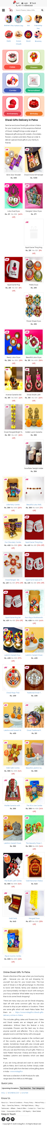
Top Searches (25, 1088)
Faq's (3, 1105)
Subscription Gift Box (14, 1111)
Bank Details (37, 1111)
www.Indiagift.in (16, 1071)
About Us (4, 1102)
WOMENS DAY (13, 1093)
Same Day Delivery (13, 1105)
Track (33, 3)
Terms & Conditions (15, 1102)
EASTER (25, 1093)
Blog (37, 1105)
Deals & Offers (21, 1108)
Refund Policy (39, 1102)
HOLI (3, 1093)
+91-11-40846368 (25, 6)
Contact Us (32, 1108)
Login (25, 3)
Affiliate (13, 1108)
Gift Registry (27, 1111)
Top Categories (38, 1088)
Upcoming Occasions (10, 1088)
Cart (16, 3)
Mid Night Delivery (28, 1105)
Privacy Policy (28, 1102)
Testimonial (5, 1108)
